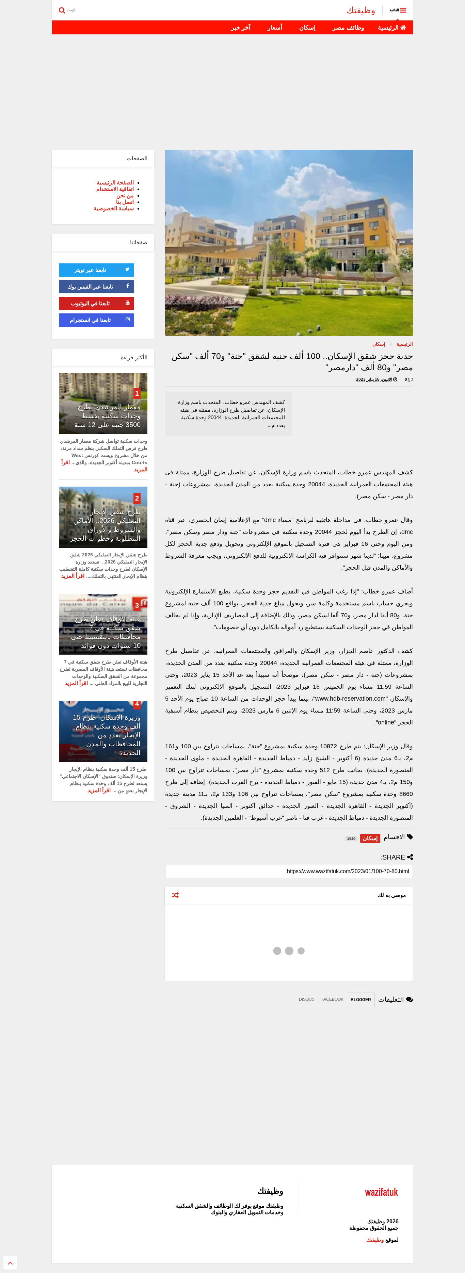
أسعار (275, 27)
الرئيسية (389, 27)
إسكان (307, 27)
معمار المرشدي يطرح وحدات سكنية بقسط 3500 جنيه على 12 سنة (107, 415)
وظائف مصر (348, 27)
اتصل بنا (125, 202)
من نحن (125, 195)
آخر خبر (241, 27)
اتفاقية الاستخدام (115, 189)
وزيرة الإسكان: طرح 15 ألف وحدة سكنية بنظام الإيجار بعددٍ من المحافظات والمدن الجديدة (107, 735)
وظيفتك (361, 10)
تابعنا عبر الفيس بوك (90, 287)
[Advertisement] (232, 92)
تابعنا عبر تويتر (90, 270)
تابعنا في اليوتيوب (90, 303)
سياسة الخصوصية (114, 208)
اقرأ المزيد (72, 576)
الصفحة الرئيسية (115, 182)
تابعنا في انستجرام (90, 320)
